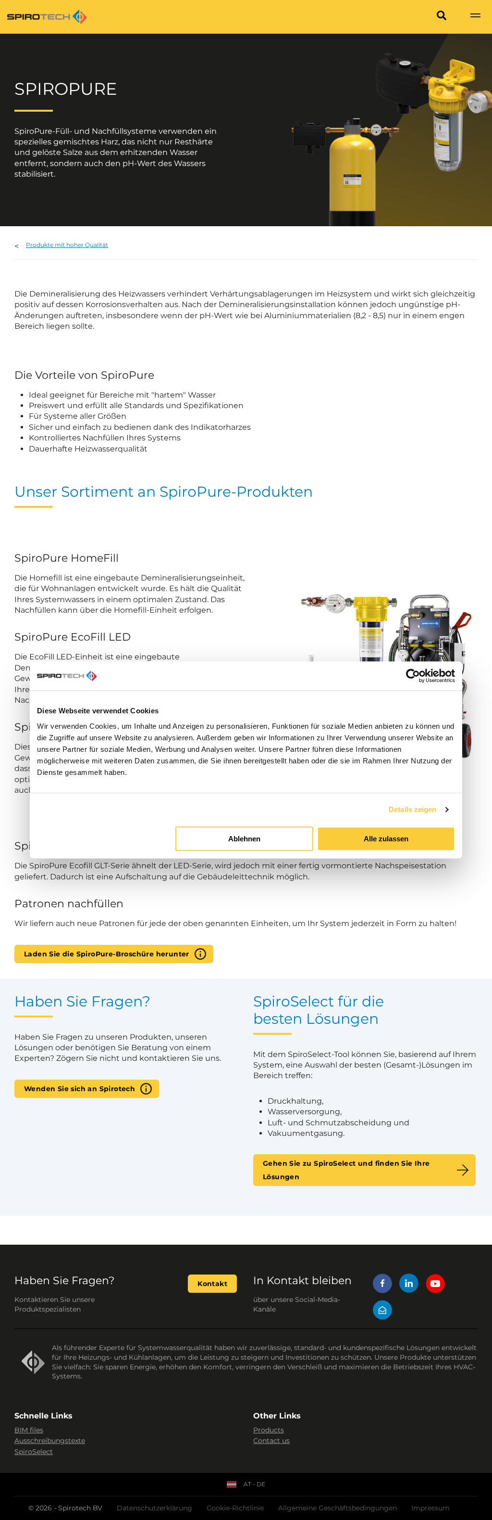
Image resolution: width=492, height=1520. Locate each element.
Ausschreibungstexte (49, 1440)
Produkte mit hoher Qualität (67, 244)
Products (268, 1430)
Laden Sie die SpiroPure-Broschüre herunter (106, 954)
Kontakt (212, 1283)
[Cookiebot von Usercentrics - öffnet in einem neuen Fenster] (413, 676)
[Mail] (382, 1311)
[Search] (441, 17)
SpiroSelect (33, 1451)
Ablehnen (244, 839)
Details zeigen (412, 809)
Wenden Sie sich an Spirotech (79, 1088)
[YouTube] (435, 1285)
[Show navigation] (475, 17)
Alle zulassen (386, 839)
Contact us (271, 1440)
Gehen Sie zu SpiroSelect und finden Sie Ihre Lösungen (346, 1170)
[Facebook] (382, 1285)
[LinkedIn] (408, 1285)
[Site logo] (47, 17)
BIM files (28, 1430)
